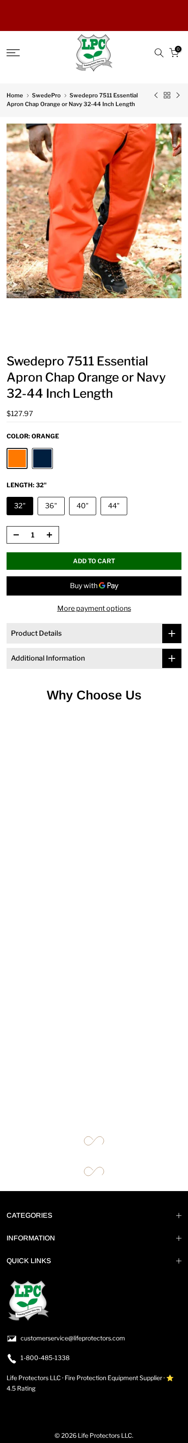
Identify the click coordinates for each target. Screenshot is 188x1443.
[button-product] (13, 535)
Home (15, 95)
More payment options (94, 608)
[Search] (159, 53)
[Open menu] (26, 52)
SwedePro (46, 95)
